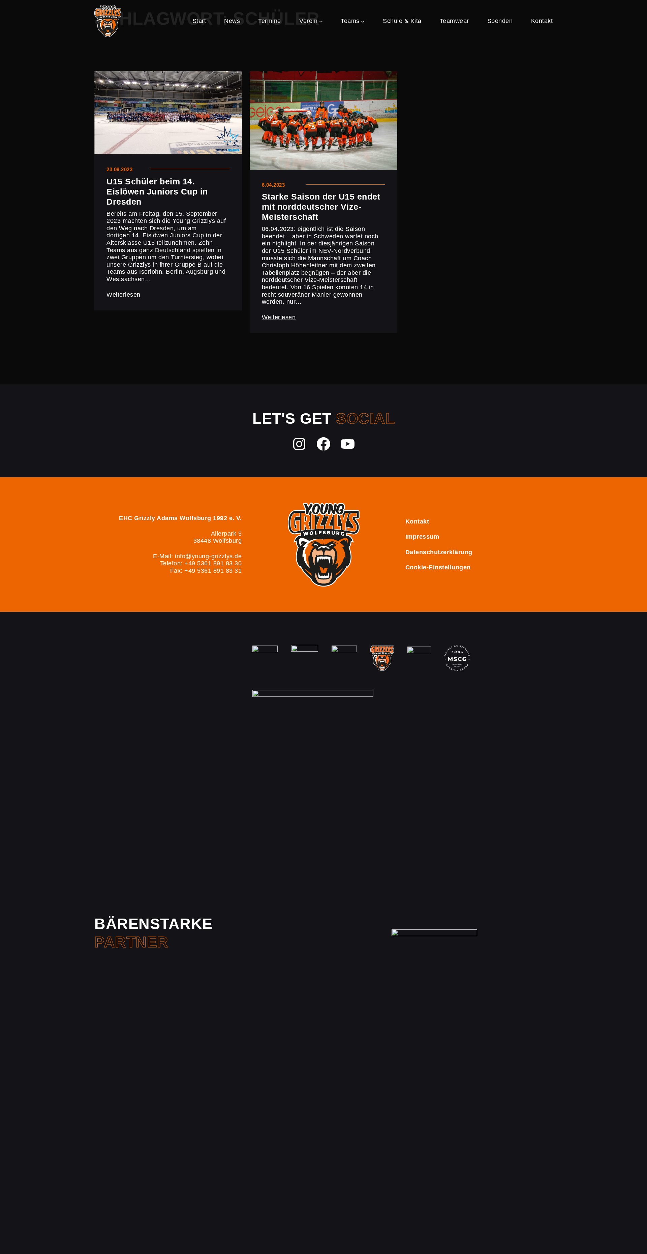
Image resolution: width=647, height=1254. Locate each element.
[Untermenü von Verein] (321, 21)
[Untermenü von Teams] (363, 21)
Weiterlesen (123, 294)
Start (199, 21)
